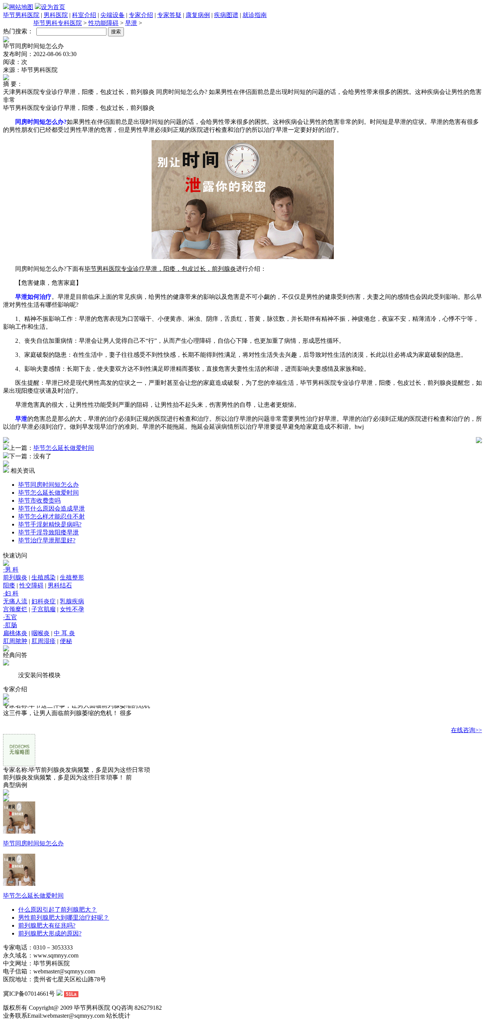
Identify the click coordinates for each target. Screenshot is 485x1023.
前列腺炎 (15, 577)
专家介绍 (141, 15)
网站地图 (21, 7)
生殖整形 (72, 577)
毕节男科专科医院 (57, 23)
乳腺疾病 (72, 601)
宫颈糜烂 (15, 609)
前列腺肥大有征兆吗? (46, 925)
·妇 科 (11, 593)
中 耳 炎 (64, 633)
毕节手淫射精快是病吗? (49, 524)
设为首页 (53, 7)
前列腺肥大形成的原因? (49, 933)
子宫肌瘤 (43, 609)
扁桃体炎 (15, 633)
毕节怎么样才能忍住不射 (51, 516)
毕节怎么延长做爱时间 (63, 448)
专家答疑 (169, 15)
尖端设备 (112, 15)
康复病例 (198, 15)
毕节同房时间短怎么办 (48, 484)
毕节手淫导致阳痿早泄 (48, 532)
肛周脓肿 (15, 641)
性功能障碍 (103, 23)
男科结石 (60, 585)
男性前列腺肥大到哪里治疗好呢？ (63, 917)
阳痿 (9, 585)
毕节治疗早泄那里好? (46, 540)
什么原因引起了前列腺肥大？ (57, 909)
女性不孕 (72, 609)
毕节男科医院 (21, 15)
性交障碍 (31, 585)
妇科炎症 (43, 601)
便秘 (66, 641)
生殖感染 (43, 577)
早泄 (131, 23)
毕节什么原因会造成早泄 (51, 508)
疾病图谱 (226, 15)
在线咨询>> (466, 729)
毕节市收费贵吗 (39, 500)
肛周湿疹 (43, 641)
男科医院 (56, 15)
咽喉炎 (40, 633)
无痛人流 (15, 601)
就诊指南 (254, 15)
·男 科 (11, 569)
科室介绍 (84, 15)
